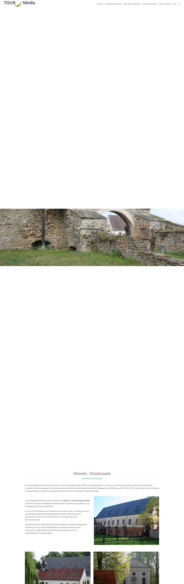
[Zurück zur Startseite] (19, 4)
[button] (179, 4)
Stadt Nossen (97, 485)
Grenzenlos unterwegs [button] (150, 4)
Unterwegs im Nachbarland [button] (132, 4)
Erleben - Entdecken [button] (165, 4)
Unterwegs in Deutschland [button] (113, 4)
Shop (174, 4)
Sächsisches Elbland (92, 478)
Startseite (100, 4)
